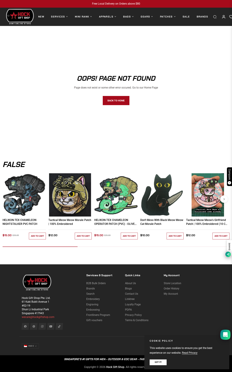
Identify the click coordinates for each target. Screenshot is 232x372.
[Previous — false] (8, 199)
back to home (116, 100)
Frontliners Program (98, 315)
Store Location (172, 283)
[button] (215, 17)
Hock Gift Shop (115, 367)
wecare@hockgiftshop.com (38, 317)
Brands (90, 288)
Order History (171, 288)
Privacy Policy (133, 315)
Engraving (92, 304)
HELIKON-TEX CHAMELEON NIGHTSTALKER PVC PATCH (20, 221)
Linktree (130, 299)
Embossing (93, 309)
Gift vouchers (94, 320)
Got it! (158, 362)
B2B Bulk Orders (96, 283)
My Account (171, 293)
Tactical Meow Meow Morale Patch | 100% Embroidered (69, 221)
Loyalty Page (133, 304)
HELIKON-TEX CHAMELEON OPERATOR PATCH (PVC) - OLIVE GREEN (114, 222)
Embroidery (93, 299)
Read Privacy (190, 352)
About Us (130, 283)
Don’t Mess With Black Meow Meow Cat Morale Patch (161, 221)
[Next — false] (224, 199)
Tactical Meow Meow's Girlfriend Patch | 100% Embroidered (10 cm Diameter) (207, 222)
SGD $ (31, 346)
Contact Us (131, 293)
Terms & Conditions (136, 320)
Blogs (128, 288)
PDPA (128, 309)
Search (90, 293)
